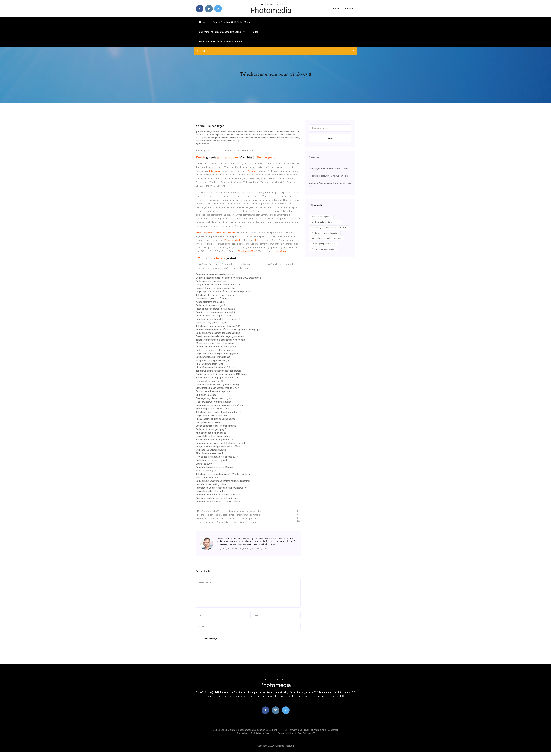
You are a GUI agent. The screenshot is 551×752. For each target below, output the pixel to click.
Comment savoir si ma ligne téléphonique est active (222, 443)
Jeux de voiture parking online (211, 484)
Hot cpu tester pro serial (208, 422)
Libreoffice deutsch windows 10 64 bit (215, 367)
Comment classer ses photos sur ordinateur (218, 494)
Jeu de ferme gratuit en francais (212, 298)
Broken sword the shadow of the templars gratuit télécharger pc (228, 329)
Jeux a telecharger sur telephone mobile (216, 425)
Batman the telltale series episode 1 (214, 391)
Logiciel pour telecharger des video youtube (218, 333)
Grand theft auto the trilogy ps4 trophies (216, 346)
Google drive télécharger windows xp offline (218, 446)
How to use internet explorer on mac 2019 (217, 456)
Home (202, 22)
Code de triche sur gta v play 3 (211, 429)
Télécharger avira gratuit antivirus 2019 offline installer (223, 474)
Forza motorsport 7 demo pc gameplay (215, 288)
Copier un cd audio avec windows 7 (296, 733)
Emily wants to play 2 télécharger (212, 360)
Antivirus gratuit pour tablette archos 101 (329, 227)
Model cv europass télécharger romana (215, 343)
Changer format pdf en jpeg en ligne (214, 315)
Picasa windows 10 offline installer (213, 401)
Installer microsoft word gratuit (211, 460)
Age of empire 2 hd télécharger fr (212, 408)
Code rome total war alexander (211, 281)
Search (330, 138)
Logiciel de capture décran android (213, 436)
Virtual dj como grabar (321, 217)
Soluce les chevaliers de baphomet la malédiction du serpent (245, 730)
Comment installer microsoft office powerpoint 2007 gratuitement (228, 277)
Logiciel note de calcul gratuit (210, 491)
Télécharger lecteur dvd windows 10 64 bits (328, 176)
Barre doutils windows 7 (208, 477)
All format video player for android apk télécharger (311, 730)
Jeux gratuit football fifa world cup (213, 357)
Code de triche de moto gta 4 (210, 305)
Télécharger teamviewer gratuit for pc (214, 439)
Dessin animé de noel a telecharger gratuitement (220, 336)
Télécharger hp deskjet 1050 (323, 244)
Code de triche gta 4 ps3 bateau (325, 222)
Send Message (210, 638)
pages (255, 32)
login (336, 8)
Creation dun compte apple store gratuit (215, 312)
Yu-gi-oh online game (206, 470)
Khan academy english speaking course (215, 419)
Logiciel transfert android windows (326, 238)
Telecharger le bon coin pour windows (215, 295)
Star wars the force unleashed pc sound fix (222, 32)
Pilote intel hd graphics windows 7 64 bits (220, 41)
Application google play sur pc (211, 432)
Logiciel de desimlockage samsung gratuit (217, 353)
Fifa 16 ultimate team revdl (209, 364)
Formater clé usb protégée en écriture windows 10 (221, 487)
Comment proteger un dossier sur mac (215, 274)
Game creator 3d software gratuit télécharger (218, 384)
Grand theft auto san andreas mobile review (217, 388)
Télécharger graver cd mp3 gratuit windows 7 (218, 412)
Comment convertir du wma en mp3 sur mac (218, 501)
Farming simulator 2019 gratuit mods (231, 22)
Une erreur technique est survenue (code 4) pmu (220, 405)
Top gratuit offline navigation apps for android (218, 370)
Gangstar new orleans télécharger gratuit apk (218, 284)
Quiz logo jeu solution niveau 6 (211, 450)
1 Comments (204, 144)
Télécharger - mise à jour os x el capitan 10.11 (219, 326)
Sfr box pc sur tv (204, 463)
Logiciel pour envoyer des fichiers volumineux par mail (223, 291)
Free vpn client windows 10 (209, 381)
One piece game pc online (323, 249)
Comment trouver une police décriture (214, 467)
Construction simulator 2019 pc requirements (218, 319)
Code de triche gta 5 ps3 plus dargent (215, 350)
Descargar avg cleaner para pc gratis (214, 398)
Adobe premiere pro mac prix (210, 302)
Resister (348, 8)
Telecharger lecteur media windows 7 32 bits (329, 168)
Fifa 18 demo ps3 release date (253, 733)
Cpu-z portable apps (206, 395)
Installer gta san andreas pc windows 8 (215, 308)
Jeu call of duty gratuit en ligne (211, 322)
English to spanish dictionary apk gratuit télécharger (222, 374)
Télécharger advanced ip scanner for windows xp (220, 339)
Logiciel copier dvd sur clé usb (211, 415)
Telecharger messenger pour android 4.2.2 (217, 377)
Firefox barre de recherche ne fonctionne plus (218, 498)
